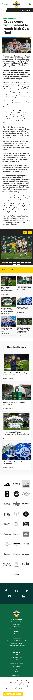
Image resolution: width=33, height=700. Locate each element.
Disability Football (16, 643)
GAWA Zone (16, 631)
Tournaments (16, 624)
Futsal (16, 648)
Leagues (16, 659)
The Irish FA (16, 667)
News (16, 669)
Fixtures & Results (16, 622)
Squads (16, 626)
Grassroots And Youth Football (16, 641)
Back (2, 10)
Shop (16, 671)
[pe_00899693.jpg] (16, 247)
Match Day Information (17, 629)
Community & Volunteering (17, 645)
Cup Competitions (16, 657)
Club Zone (16, 633)
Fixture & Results (16, 655)
